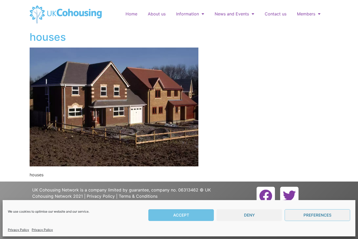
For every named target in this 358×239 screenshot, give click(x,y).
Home (131, 13)
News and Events (232, 13)
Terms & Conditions (138, 196)
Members (306, 13)
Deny (249, 215)
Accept (181, 215)
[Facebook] (266, 196)
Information (187, 13)
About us (157, 13)
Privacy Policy (18, 230)
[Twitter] (289, 196)
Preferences (317, 215)
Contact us (275, 13)
